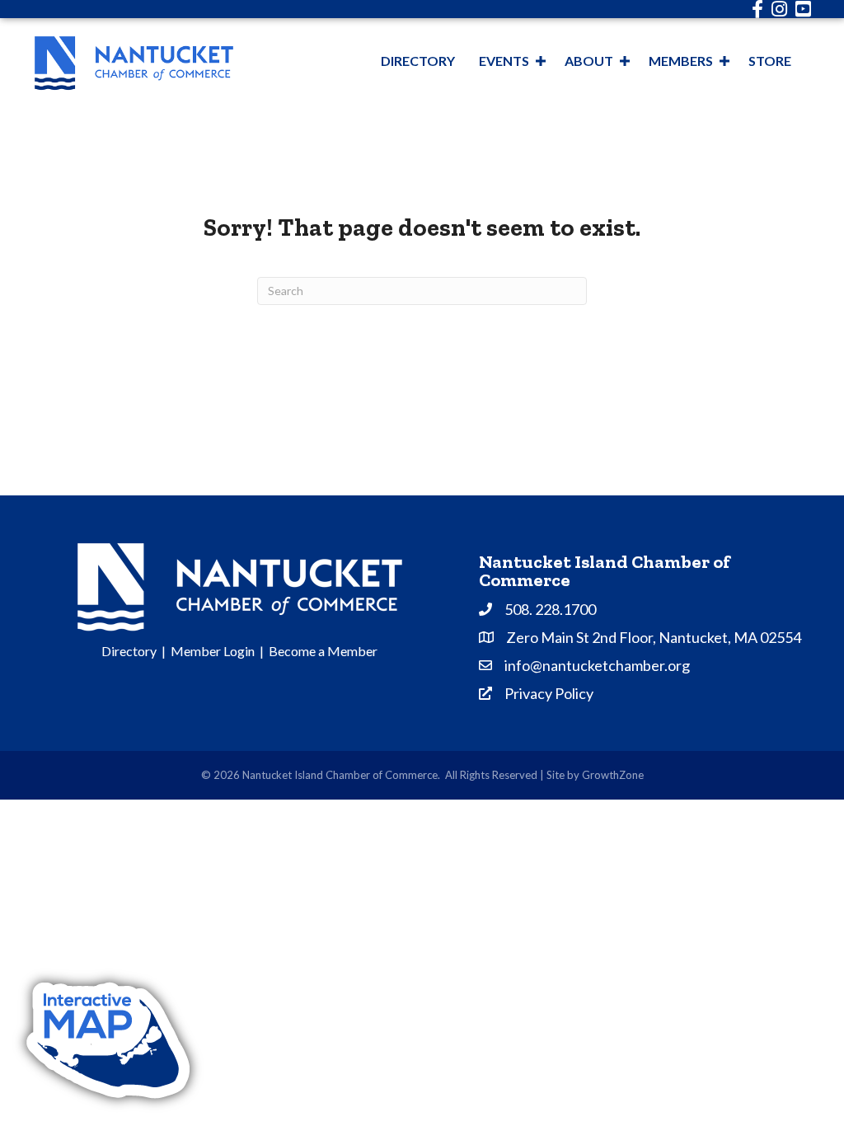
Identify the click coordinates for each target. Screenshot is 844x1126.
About (589, 60)
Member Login (213, 651)
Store (769, 60)
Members (681, 60)
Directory (418, 60)
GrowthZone (613, 774)
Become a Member (323, 651)
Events (504, 60)
